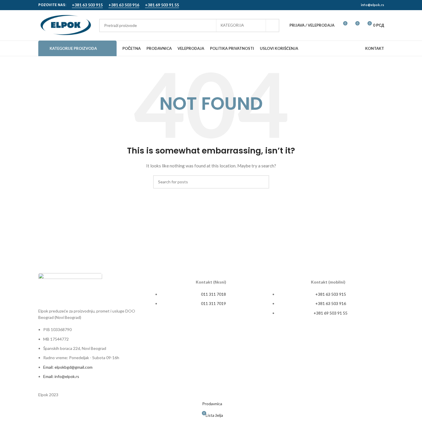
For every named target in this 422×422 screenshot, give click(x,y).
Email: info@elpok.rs (61, 376)
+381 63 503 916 (123, 5)
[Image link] (70, 286)
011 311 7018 (213, 294)
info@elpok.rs (372, 5)
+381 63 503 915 (87, 5)
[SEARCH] (272, 25)
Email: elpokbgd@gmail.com (68, 367)
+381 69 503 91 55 (162, 5)
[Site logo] (65, 24)
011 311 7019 (213, 303)
